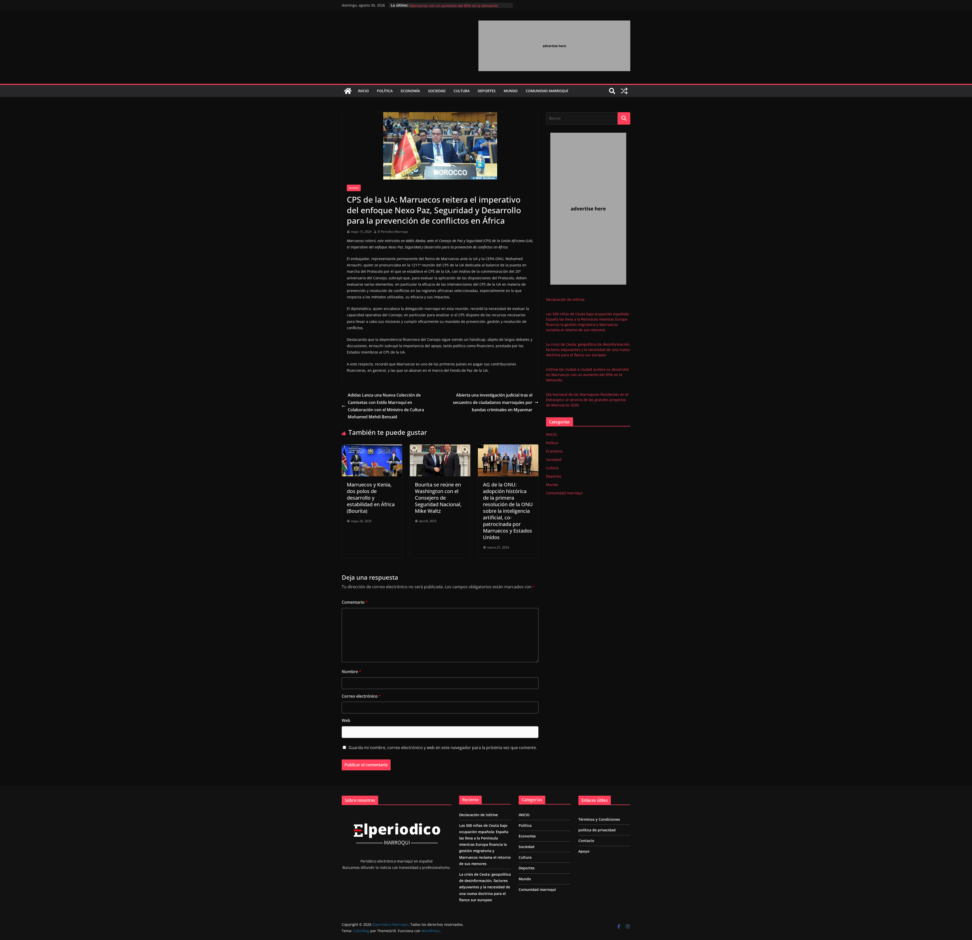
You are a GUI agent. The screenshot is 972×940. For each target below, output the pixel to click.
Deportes (487, 90)
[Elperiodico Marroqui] (348, 91)
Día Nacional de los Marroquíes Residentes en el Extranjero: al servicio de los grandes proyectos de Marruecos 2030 (587, 399)
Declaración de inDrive (565, 299)
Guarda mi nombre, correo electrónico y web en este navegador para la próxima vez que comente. (443, 747)
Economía (410, 90)
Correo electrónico (361, 696)
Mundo (511, 90)
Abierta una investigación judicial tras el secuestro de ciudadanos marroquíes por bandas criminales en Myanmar (492, 402)
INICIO (363, 90)
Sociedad (437, 90)
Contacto (586, 840)
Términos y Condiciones (599, 819)
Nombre (351, 671)
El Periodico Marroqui (393, 231)
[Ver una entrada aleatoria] (624, 91)
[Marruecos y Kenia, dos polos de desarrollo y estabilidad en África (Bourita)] (372, 448)
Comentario (355, 602)
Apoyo (584, 851)
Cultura (462, 90)
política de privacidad (597, 830)
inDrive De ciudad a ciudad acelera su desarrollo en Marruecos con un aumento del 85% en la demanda (454, 8)
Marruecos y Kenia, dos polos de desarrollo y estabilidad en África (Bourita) (371, 497)
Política (385, 90)
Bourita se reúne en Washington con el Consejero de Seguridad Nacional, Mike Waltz (438, 497)
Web (346, 720)
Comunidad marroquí (547, 90)
